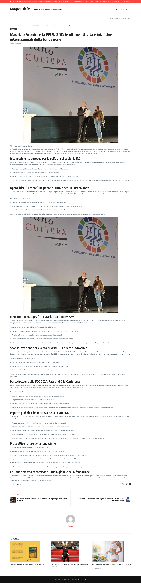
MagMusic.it (20, 8)
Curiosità (17, 26)
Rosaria (70, 526)
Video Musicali (57, 9)
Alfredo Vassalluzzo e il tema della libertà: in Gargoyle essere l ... (28, 564)
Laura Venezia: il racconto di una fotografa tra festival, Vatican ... (70, 564)
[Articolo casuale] (125, 18)
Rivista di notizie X (82, 579)
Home (35, 9)
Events (47, 9)
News (41, 9)
